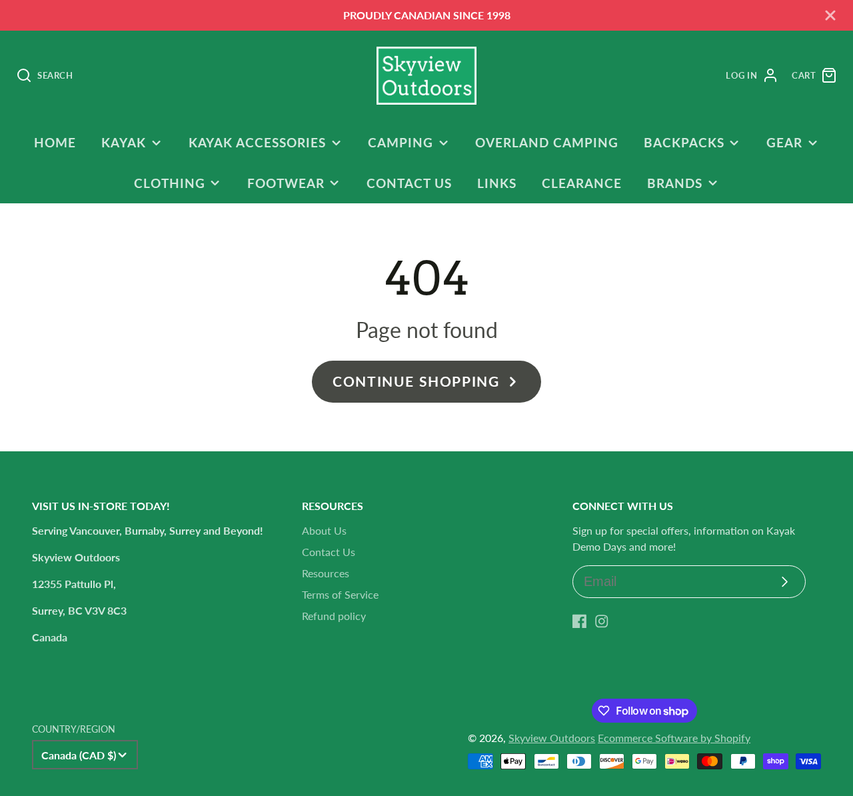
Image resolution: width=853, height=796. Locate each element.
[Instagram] (601, 621)
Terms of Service (340, 594)
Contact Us (409, 183)
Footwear (286, 183)
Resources (325, 573)
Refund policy (334, 615)
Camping (400, 142)
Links (496, 183)
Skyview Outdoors (551, 737)
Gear (784, 142)
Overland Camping (546, 142)
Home (55, 142)
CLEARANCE (582, 183)
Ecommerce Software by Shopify (674, 737)
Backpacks (684, 142)
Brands (674, 183)
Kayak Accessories (257, 142)
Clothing (169, 183)
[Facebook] (579, 621)
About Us (324, 530)
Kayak (123, 142)
